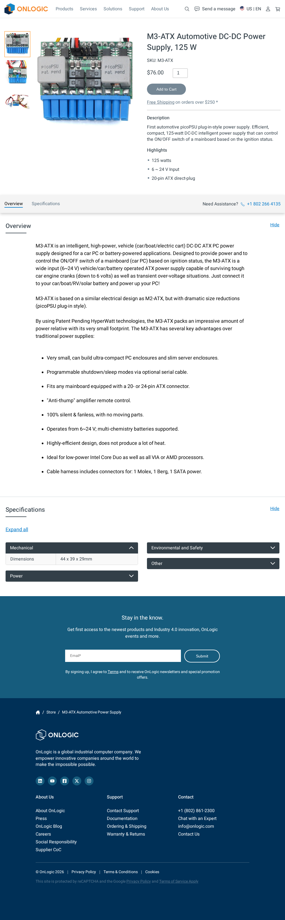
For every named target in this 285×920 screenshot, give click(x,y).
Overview (13, 203)
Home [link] (38, 712)
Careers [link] (43, 834)
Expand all (17, 529)
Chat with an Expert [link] (197, 818)
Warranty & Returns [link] (126, 834)
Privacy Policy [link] (84, 872)
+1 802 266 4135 (264, 204)
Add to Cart (166, 89)
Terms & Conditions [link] (121, 872)
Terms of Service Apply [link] (178, 881)
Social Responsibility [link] (56, 842)
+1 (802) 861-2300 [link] (196, 810)
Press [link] (41, 818)
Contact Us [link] (189, 834)
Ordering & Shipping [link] (126, 826)
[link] (26, 8)
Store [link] (51, 712)
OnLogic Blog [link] (49, 826)
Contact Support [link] (123, 810)
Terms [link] (113, 672)
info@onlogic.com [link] (196, 826)
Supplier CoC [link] (48, 849)
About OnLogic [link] (50, 810)
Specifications (46, 203)
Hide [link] (274, 225)
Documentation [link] (122, 818)
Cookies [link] (152, 872)
